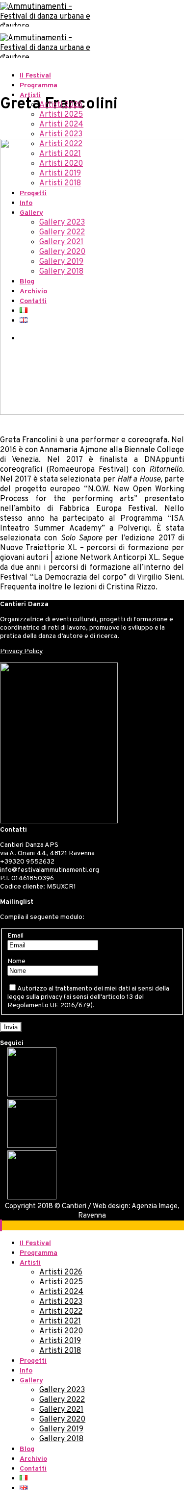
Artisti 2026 (60, 105)
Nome (16, 961)
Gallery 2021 (61, 242)
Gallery (31, 213)
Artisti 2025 (61, 115)
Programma (38, 85)
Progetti (33, 193)
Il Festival (35, 76)
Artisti (30, 95)
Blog (27, 282)
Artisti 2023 (60, 134)
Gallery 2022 (62, 232)
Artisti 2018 (60, 183)
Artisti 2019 (60, 173)
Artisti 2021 (60, 154)
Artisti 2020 (61, 164)
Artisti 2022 (60, 144)
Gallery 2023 (62, 223)
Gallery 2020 (62, 252)
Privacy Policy (21, 651)
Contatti (33, 301)
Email (15, 936)
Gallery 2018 (61, 272)
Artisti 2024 (61, 124)
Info (26, 203)
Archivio (33, 291)
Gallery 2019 (61, 262)
